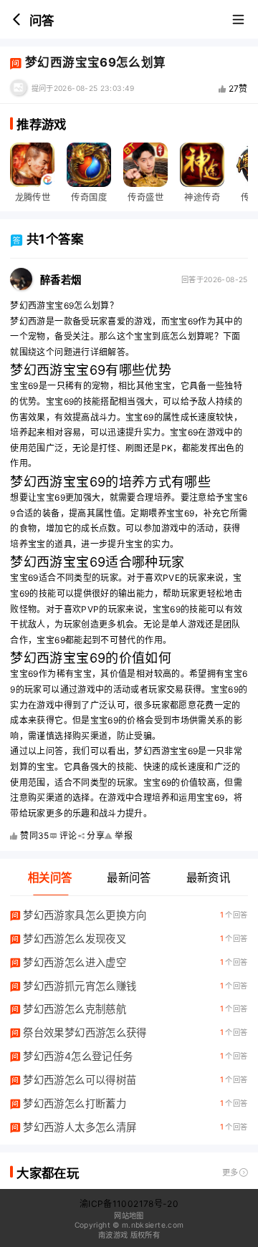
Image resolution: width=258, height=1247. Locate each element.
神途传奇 (201, 197)
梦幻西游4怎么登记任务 (78, 1056)
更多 (230, 1172)
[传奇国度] (89, 165)
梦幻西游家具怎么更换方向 (84, 915)
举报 (124, 835)
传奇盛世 (145, 197)
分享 (96, 835)
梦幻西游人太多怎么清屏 (79, 1127)
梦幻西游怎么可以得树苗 (79, 1080)
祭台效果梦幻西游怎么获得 (84, 1032)
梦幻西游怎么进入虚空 (74, 962)
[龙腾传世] (32, 165)
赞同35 (34, 835)
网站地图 (128, 1215)
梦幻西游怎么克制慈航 (74, 1009)
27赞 (238, 88)
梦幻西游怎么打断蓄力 (74, 1103)
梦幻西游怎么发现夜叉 (74, 939)
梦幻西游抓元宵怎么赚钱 (79, 986)
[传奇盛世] (145, 165)
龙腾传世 (32, 197)
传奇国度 (88, 197)
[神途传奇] (202, 165)
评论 (68, 835)
